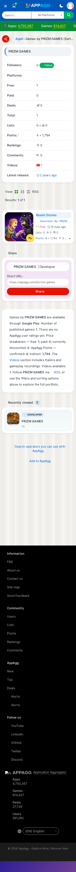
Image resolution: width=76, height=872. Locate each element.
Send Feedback (18, 596)
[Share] (5, 39)
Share (39, 291)
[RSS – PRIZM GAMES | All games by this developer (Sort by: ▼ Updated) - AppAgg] (43, 192)
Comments (15, 650)
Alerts (15, 696)
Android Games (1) (38, 75)
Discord (16, 759)
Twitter (16, 751)
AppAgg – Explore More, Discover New (43, 848)
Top (10, 679)
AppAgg (19, 39)
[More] (69, 238)
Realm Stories (46, 215)
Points (11, 633)
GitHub (16, 743)
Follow (48, 65)
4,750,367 (25, 26)
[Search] (69, 15)
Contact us (15, 579)
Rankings (13, 642)
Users (11, 616)
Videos (14, 360)
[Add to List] (30, 238)
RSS (57, 372)
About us (13, 570)
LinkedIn (17, 734)
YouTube (17, 726)
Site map (13, 587)
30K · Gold (68, 238)
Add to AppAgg (40, 461)
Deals (11, 688)
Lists (10, 625)
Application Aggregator (50, 772)
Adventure (44, 221)
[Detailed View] (22, 192)
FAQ (10, 562)
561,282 (18, 818)
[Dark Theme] (61, 5)
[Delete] (37, 402)
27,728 (17, 806)
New (10, 671)
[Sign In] (70, 5)
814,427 (60, 26)
